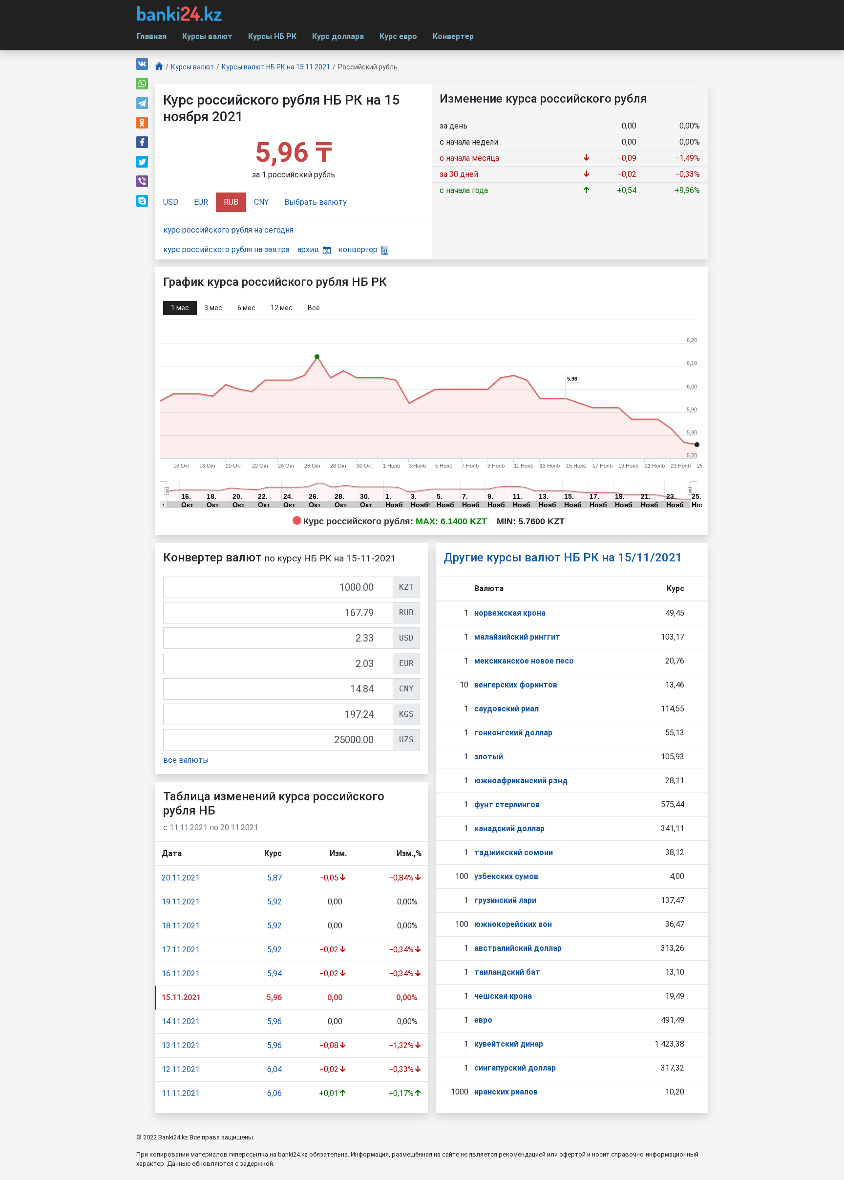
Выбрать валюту (315, 202)
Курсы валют (207, 36)
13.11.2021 (181, 1045)
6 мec (246, 308)
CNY (261, 202)
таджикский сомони (513, 852)
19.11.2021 (181, 901)
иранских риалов (506, 1091)
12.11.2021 (181, 1069)
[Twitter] (142, 162)
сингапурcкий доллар (515, 1068)
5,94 (274, 973)
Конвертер (453, 36)
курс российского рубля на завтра (226, 249)
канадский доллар (509, 828)
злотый (488, 756)
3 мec (213, 308)
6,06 (274, 1093)
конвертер (358, 249)
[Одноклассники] (142, 123)
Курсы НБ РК (272, 36)
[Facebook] (142, 142)
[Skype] (142, 201)
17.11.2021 (181, 949)
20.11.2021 (181, 877)
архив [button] (308, 249)
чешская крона (503, 996)
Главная (152, 36)
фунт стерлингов (507, 804)
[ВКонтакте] (142, 64)
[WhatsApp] (142, 83)
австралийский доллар (518, 948)
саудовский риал (506, 708)
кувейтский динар (508, 1044)
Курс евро (398, 36)
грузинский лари (505, 900)
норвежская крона (510, 613)
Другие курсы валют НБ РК (562, 557)
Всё (314, 308)
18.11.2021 (181, 925)
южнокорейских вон (513, 924)
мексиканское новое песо (524, 660)
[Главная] (159, 67)
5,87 (274, 877)
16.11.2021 (181, 973)
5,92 (274, 901)
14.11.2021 (181, 1021)
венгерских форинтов (515, 684)
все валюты (186, 760)
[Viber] (142, 181)
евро (483, 1020)
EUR (201, 202)
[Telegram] (142, 103)
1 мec (180, 308)
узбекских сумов (506, 876)
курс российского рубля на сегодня (228, 230)
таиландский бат (507, 972)
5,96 (274, 1021)
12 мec (282, 308)
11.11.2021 (181, 1093)
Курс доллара (338, 36)
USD (170, 202)
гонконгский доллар (513, 732)
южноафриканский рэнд (521, 780)
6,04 (274, 1069)
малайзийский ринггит (517, 637)
